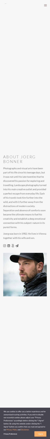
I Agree (40, 434)
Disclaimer (25, 430)
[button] (45, 5)
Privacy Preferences (10, 434)
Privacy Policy (12, 430)
